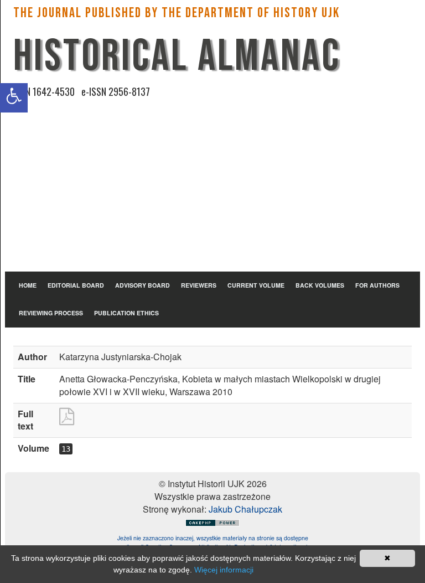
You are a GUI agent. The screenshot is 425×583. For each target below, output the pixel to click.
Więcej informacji (223, 569)
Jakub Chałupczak (245, 509)
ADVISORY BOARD (142, 285)
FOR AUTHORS (377, 285)
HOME (28, 285)
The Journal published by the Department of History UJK (176, 13)
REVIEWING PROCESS (51, 313)
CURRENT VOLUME (255, 285)
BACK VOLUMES (320, 285)
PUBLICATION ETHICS (126, 313)
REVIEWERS (198, 285)
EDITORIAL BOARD (76, 285)
